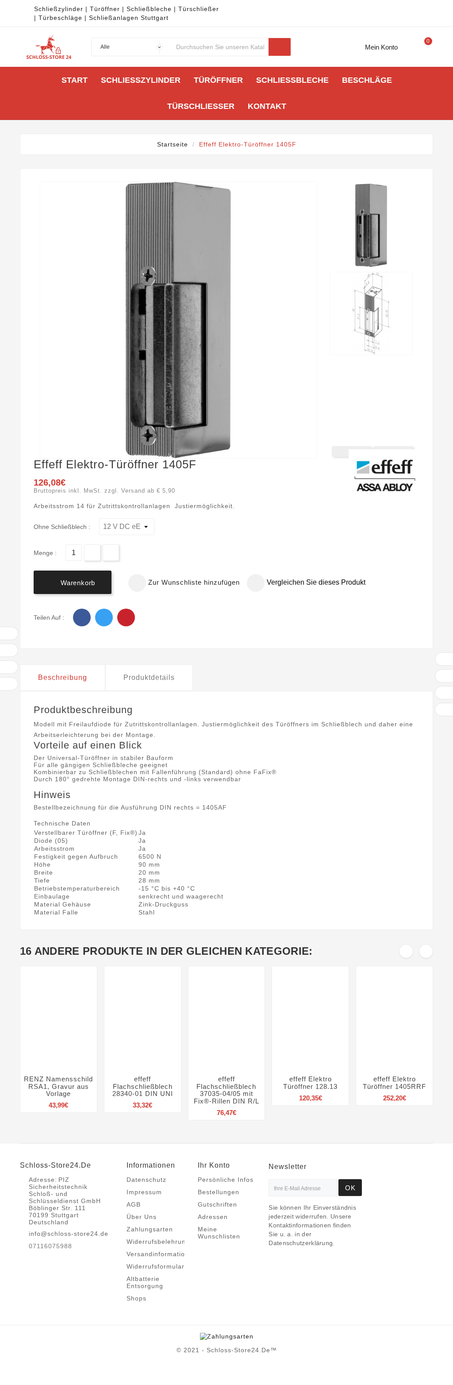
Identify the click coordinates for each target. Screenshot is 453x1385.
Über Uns (142, 1216)
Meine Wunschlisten (219, 1233)
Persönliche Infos (225, 1179)
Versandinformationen (162, 1254)
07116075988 (50, 1246)
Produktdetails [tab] (149, 677)
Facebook (82, 617)
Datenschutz (146, 1179)
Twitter (104, 617)
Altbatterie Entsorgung (145, 1282)
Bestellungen (218, 1192)
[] (280, 47)
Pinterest (126, 617)
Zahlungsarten (150, 1229)
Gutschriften (217, 1204)
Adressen (213, 1216)
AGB (134, 1204)
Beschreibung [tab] (62, 677)
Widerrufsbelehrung (158, 1241)
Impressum (144, 1192)
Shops (136, 1298)
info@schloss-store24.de (68, 1233)
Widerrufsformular (155, 1266)
